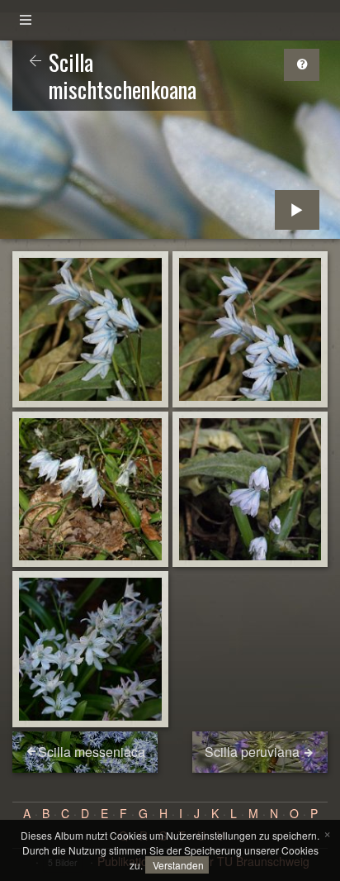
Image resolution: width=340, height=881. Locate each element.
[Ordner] (25, 20)
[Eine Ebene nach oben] (35, 62)
